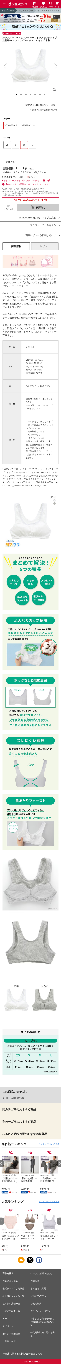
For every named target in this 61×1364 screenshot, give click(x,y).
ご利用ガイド (9, 1341)
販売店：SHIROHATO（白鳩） (41, 105)
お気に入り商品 (10, 1281)
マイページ (8, 1326)
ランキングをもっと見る (49, 1144)
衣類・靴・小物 (25, 10)
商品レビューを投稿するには (40, 235)
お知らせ (34, 1281)
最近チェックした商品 (13, 1288)
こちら (38, 1353)
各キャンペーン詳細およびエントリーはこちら (27, 184)
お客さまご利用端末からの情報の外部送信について (42, 1322)
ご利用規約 (35, 1303)
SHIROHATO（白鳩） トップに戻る (37, 218)
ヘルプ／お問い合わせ (41, 1273)
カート (6, 1319)
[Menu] (4, 4)
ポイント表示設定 (11, 1334)
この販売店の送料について (43, 110)
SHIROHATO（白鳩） (14, 1098)
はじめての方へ (38, 1296)
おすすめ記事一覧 (11, 1311)
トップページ (8, 10)
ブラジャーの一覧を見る (43, 225)
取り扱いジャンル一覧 (13, 1296)
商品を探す (8, 1273)
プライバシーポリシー (41, 1311)
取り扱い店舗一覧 (11, 1303)
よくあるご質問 (38, 1288)
